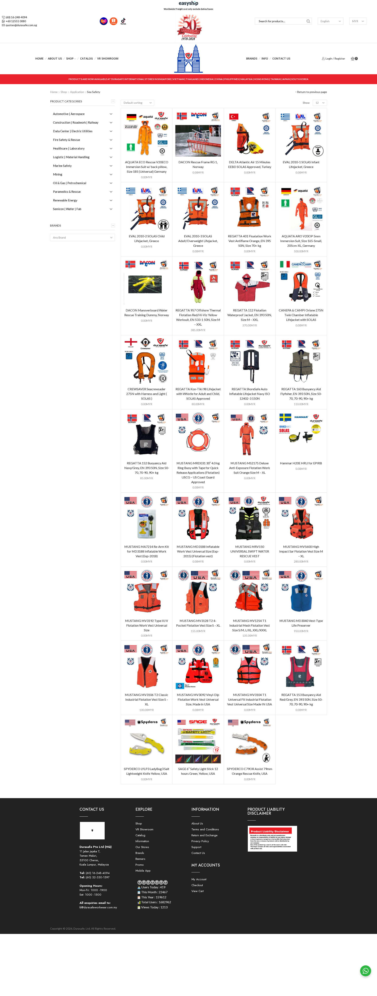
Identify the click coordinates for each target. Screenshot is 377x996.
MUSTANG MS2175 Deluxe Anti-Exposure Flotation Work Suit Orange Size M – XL (249, 467)
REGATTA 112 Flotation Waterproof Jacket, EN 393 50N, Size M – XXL (249, 314)
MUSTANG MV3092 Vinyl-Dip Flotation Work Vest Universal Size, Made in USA (198, 699)
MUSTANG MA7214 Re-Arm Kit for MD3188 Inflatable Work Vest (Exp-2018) (146, 551)
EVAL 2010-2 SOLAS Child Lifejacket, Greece (147, 238)
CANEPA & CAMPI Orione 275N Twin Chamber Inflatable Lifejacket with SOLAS (301, 314)
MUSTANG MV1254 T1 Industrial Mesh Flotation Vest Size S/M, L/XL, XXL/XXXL (249, 625)
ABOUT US (55, 58)
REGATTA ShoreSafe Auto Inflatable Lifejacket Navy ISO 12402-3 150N (249, 393)
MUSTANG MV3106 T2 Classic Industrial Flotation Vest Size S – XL (146, 699)
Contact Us (281, 58)
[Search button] (308, 21)
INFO (265, 58)
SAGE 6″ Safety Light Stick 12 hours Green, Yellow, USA (198, 771)
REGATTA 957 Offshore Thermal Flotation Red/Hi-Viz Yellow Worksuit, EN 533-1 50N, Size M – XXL (198, 317)
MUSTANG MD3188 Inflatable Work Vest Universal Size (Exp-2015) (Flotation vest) (198, 551)
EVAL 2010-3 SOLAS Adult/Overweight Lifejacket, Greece (198, 240)
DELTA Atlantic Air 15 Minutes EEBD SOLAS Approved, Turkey (249, 164)
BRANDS (251, 58)
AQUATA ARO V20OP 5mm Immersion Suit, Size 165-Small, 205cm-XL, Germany (301, 240)
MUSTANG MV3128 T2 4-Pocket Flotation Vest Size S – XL (198, 623)
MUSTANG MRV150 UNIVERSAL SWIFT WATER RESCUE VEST (249, 551)
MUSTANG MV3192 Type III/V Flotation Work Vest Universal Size (146, 625)
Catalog (86, 58)
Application (77, 92)
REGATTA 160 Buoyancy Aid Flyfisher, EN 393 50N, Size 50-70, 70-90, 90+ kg (301, 393)
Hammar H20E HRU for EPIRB (301, 463)
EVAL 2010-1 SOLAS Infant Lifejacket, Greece (301, 164)
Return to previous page (312, 92)
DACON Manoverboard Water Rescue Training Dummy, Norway (146, 312)
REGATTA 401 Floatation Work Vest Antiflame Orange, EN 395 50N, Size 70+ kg (249, 240)
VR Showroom (107, 58)
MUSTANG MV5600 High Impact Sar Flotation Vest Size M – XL (301, 551)
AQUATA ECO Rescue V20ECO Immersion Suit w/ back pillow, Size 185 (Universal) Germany (146, 166)
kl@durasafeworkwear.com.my (98, 907)
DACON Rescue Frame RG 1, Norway (198, 164)
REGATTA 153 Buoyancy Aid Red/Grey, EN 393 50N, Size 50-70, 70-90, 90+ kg (301, 699)
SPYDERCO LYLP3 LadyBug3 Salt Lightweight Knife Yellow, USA (146, 771)
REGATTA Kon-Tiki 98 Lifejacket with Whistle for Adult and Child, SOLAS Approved (198, 393)
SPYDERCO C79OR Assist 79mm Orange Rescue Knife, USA (249, 771)
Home (39, 58)
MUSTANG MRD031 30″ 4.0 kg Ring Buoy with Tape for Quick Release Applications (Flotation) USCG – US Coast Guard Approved (198, 472)
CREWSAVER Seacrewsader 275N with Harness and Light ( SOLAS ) (146, 393)
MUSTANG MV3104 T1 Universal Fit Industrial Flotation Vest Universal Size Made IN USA (249, 699)
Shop (69, 58)
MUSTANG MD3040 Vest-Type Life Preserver (301, 623)
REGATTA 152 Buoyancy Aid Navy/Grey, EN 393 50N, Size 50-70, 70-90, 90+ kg (146, 467)
